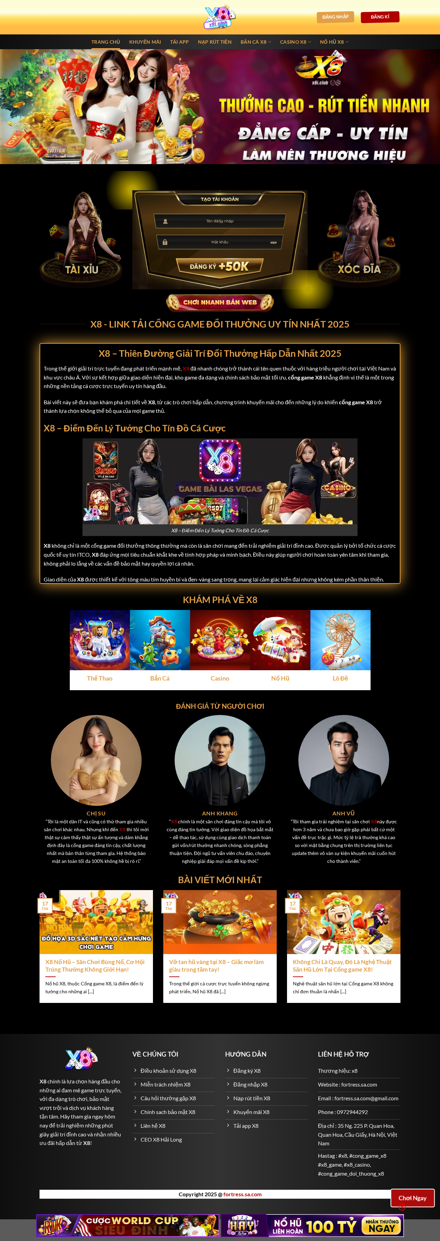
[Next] (402, 951)
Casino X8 (293, 42)
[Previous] (38, 951)
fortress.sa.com (242, 1194)
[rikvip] (127, 1225)
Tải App (179, 42)
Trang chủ (105, 42)
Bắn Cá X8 (254, 42)
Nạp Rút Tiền (215, 42)
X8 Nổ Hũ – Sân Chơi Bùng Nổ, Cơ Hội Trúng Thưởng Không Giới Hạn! (95, 966)
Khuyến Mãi (145, 42)
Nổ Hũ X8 (332, 42)
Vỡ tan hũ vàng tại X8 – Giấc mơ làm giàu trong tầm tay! (216, 966)
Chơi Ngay (412, 1197)
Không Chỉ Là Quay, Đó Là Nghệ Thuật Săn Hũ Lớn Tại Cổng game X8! (342, 966)
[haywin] (312, 1225)
